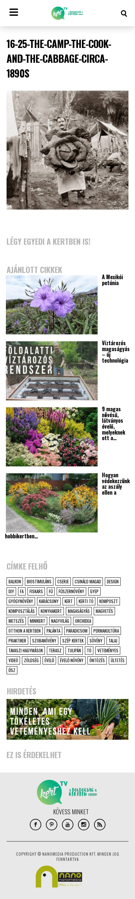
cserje (63, 581)
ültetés (118, 660)
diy (11, 591)
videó (13, 660)
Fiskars (36, 591)
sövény (96, 640)
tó (89, 650)
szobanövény (44, 640)
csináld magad (88, 581)
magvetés (104, 611)
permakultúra (106, 630)
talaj (112, 640)
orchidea (83, 621)
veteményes (107, 650)
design (113, 581)
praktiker (17, 640)
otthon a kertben (25, 630)
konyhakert (51, 611)
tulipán (74, 650)
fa (22, 591)
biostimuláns (39, 581)
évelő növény (72, 660)
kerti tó (86, 601)
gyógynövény (21, 601)
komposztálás (22, 611)
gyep (94, 591)
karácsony (49, 601)
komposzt (108, 601)
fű (51, 591)
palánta (53, 630)
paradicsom (76, 630)
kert (69, 601)
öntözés (97, 660)
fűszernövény (71, 591)
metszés (16, 621)
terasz (55, 650)
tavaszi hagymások (26, 650)
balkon (15, 581)
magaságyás (79, 611)
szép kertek (73, 640)
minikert (37, 621)
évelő (49, 660)
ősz (12, 670)
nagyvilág (60, 621)
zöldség (31, 660)
